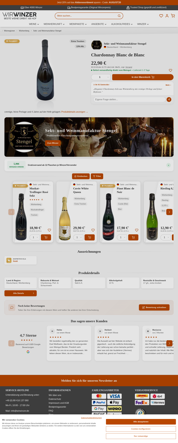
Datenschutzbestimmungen (91, 418)
